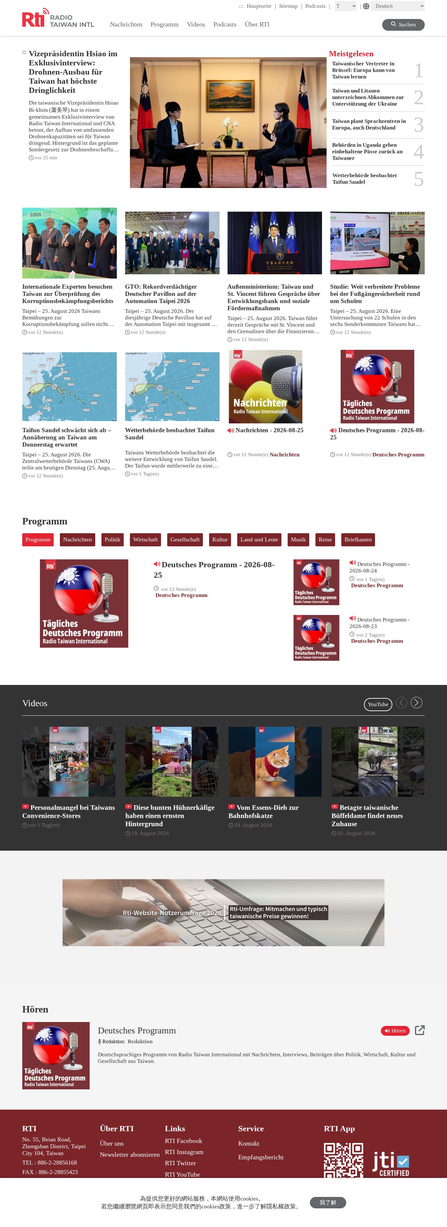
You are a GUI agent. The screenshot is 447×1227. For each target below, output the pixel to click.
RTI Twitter (180, 1163)
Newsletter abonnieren (130, 1154)
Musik (298, 539)
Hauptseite (261, 6)
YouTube (378, 704)
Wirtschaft (145, 539)
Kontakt (248, 1143)
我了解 (328, 1203)
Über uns (112, 1143)
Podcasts (317, 6)
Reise (325, 539)
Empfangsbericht (261, 1157)
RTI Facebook (183, 1140)
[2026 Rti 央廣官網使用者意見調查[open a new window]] (223, 913)
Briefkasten (358, 539)
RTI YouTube (182, 1174)
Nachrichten (77, 539)
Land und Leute (259, 539)
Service (251, 1128)
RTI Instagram (184, 1151)
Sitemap (290, 6)
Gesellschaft (185, 539)
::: (241, 6)
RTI (29, 1128)
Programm (38, 539)
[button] (416, 702)
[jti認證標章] (394, 1164)
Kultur (220, 539)
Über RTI (117, 1128)
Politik (112, 539)
